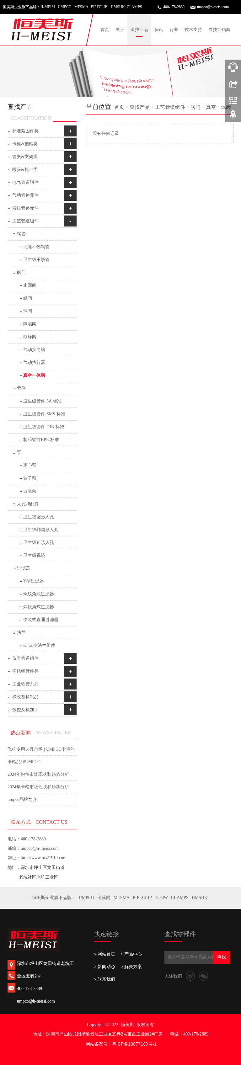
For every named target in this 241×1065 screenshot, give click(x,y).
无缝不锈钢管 (36, 246)
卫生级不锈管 (36, 259)
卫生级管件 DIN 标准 (43, 426)
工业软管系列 (25, 684)
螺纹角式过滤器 (38, 594)
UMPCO (86, 897)
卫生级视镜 (34, 555)
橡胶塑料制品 (25, 697)
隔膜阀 (29, 324)
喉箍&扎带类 (25, 169)
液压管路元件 (25, 208)
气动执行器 (34, 362)
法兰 (21, 632)
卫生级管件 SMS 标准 (44, 414)
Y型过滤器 (33, 581)
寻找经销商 (219, 29)
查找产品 (139, 29)
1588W (161, 897)
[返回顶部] (233, 117)
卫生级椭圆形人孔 (40, 529)
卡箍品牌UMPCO (24, 761)
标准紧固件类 (25, 131)
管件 (21, 388)
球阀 (27, 311)
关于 (119, 29)
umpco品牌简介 (22, 799)
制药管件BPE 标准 (41, 439)
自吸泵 (29, 491)
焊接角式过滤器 (38, 606)
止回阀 (29, 285)
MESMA (122, 897)
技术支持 (193, 29)
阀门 (195, 107)
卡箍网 (103, 897)
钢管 (21, 234)
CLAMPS (180, 897)
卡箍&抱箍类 (25, 143)
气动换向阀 (34, 349)
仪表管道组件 (25, 658)
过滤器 (23, 568)
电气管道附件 (25, 182)
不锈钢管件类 (25, 671)
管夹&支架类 (25, 156)
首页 (104, 29)
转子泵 (29, 478)
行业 (173, 29)
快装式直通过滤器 (40, 619)
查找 (221, 957)
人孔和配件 (28, 504)
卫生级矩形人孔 (38, 542)
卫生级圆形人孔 (38, 516)
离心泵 (29, 465)
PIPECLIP (142, 897)
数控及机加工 (25, 709)
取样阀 (29, 336)
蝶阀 (27, 298)
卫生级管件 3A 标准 (42, 401)
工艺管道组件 (170, 107)
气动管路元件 (25, 195)
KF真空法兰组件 (39, 645)
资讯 (158, 29)
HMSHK (199, 897)
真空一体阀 (218, 107)
